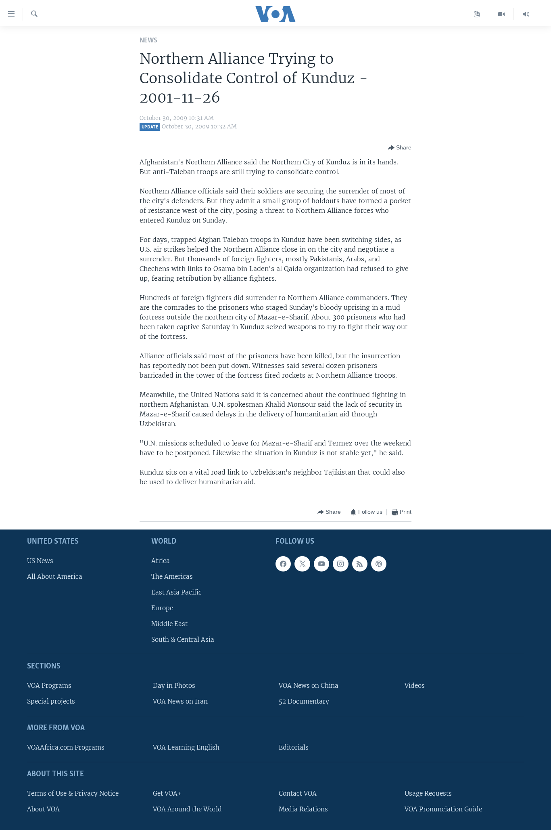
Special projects (51, 701)
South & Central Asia (182, 639)
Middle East (169, 624)
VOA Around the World (187, 809)
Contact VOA (298, 793)
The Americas (172, 576)
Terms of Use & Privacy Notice (73, 793)
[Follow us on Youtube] (321, 563)
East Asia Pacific (176, 592)
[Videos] (501, 14)
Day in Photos (174, 685)
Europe (162, 608)
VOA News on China (308, 685)
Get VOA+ (167, 793)
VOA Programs (49, 685)
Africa (160, 560)
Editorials (294, 747)
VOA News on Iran (180, 701)
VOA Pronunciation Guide (443, 809)
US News (40, 560)
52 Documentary (304, 701)
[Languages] (477, 14)
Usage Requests (428, 793)
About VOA (43, 809)
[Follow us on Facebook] (283, 563)
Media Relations (303, 809)
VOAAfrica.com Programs (65, 747)
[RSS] (359, 563)
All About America (54, 576)
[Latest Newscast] (526, 14)
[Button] (399, 148)
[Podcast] (378, 563)
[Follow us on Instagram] (340, 563)
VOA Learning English (186, 747)
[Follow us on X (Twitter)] (302, 563)
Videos (415, 685)
